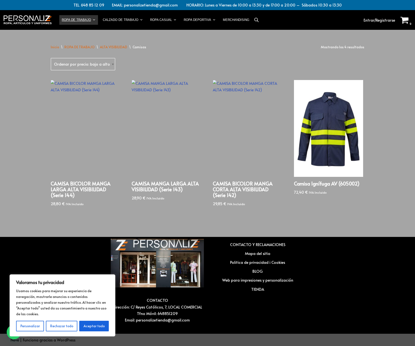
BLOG (257, 271)
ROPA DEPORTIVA (197, 20)
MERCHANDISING (236, 20)
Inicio (55, 47)
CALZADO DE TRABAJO (120, 20)
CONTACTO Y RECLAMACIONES (257, 244)
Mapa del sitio (257, 253)
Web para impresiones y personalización (257, 280)
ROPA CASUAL (161, 20)
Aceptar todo (94, 326)
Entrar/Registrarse (379, 20)
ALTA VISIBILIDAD (113, 47)
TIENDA (257, 289)
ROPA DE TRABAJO (76, 20)
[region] (62, 305)
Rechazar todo (61, 326)
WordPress (66, 339)
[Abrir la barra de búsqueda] (256, 20)
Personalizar (30, 326)
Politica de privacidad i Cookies (257, 262)
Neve (15, 339)
